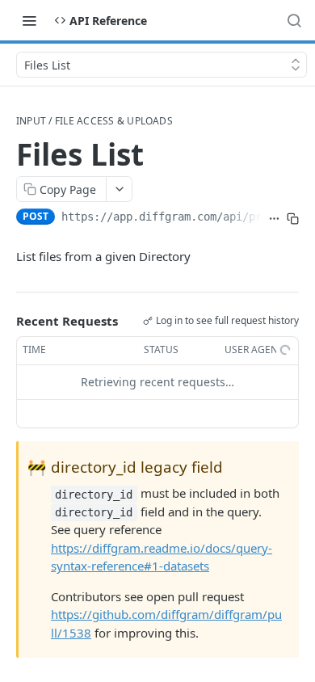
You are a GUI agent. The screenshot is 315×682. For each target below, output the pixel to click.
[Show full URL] (274, 218)
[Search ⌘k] (294, 20)
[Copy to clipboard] (293, 218)
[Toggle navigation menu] (29, 20)
